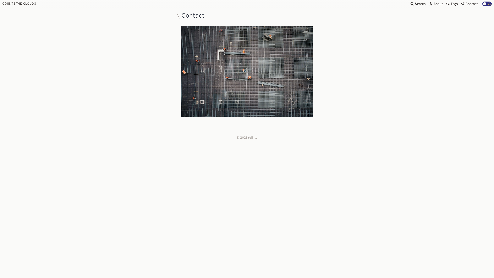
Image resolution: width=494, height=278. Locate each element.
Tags (454, 4)
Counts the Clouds (19, 4)
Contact (471, 4)
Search (420, 4)
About (438, 4)
